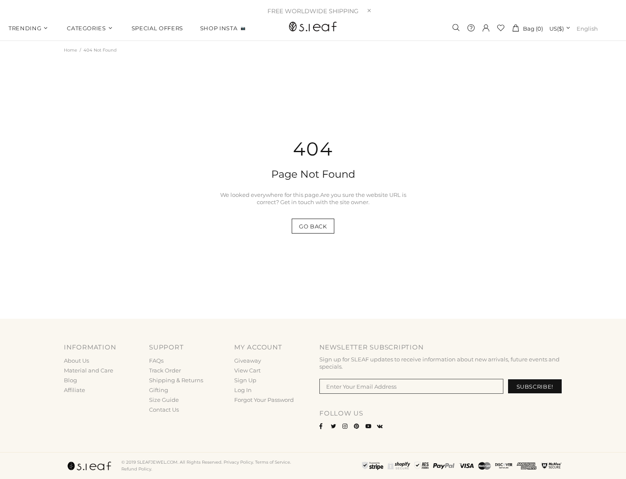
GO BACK (313, 226)
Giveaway (247, 360)
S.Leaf (313, 27)
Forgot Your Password (264, 399)
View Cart (247, 370)
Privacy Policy (238, 462)
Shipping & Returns (176, 380)
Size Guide (164, 399)
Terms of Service (272, 462)
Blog (70, 380)
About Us (76, 360)
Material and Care (88, 370)
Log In (243, 390)
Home (70, 50)
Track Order (165, 370)
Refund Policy (136, 469)
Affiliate (74, 390)
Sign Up (245, 380)
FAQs (156, 360)
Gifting (158, 390)
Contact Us (164, 409)
